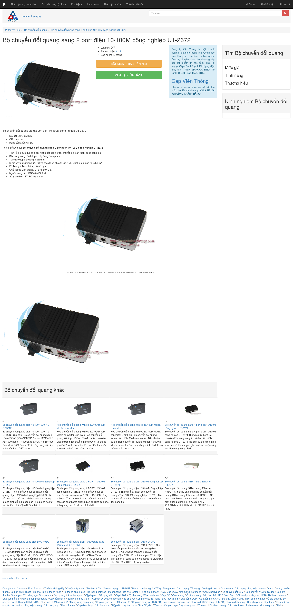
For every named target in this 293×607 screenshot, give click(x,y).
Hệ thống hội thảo (96, 591)
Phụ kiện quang (33, 605)
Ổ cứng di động (210, 588)
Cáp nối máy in (57, 598)
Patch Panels (68, 605)
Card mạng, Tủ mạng (188, 588)
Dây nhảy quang (187, 605)
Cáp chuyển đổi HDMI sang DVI (113, 602)
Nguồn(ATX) (154, 588)
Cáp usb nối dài (11, 598)
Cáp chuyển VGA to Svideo (260, 591)
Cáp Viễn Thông (190, 80)
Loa (59, 591)
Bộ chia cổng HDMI (232, 598)
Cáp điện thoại (85, 605)
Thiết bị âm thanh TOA (153, 591)
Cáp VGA (172, 591)
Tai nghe (155, 598)
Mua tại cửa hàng (129, 75)
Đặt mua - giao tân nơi (129, 64)
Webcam (154, 595)
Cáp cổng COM (189, 598)
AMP (118, 51)
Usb (279, 605)
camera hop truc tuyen (15, 578)
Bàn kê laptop (35, 588)
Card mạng (178, 595)
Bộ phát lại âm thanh (44, 591)
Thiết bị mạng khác (255, 598)
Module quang (267, 605)
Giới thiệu (268, 4)
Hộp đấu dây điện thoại (124, 605)
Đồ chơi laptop (131, 591)
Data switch (226, 588)
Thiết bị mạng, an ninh (23, 4)
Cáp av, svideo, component (106, 598)
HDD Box (223, 595)
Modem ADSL (95, 588)
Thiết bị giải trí (134, 4)
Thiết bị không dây (54, 588)
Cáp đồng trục (51, 605)
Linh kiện (92, 4)
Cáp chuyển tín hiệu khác (261, 602)
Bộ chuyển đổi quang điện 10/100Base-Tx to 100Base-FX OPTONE (80, 543)
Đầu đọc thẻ (209, 595)
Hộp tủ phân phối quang (34, 598)
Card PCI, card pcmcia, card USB (248, 595)
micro (271, 588)
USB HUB (125, 588)
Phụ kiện (76, 4)
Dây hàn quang (217, 605)
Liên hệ (286, 4)
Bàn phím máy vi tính (78, 598)
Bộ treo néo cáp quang (171, 602)
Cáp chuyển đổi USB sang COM (203, 602)
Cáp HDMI (120, 595)
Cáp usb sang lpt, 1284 (144, 602)
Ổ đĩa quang (274, 598)
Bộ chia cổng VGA (139, 595)
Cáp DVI (165, 595)
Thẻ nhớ (202, 605)
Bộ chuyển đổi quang (35, 30)
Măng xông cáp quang (82, 602)
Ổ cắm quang (193, 595)
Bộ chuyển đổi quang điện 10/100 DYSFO (133, 541)
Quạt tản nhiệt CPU (209, 598)
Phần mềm (252, 605)
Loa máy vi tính (170, 598)
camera (282, 595)
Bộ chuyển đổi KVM (232, 591)
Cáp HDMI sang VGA (57, 602)
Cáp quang (59, 595)
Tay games (169, 588)
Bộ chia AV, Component (136, 598)
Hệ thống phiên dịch (74, 591)
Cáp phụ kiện (106, 595)
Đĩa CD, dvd (145, 605)
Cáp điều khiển (236, 605)
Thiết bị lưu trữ (112, 4)
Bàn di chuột (139, 588)
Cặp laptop (91, 595)
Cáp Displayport (211, 591)
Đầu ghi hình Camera (14, 588)
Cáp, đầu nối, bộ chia (53, 4)
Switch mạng (111, 588)
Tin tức (252, 4)
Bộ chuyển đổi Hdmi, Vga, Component (31, 595)
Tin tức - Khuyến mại (165, 605)
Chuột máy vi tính (75, 588)
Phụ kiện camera (257, 588)
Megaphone (115, 591)
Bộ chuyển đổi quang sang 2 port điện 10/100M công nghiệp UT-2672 (88, 30)
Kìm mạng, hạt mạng (190, 591)
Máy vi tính (13, 30)
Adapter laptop (75, 595)
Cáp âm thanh (102, 605)
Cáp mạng (240, 588)
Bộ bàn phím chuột (21, 591)
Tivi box (272, 595)
